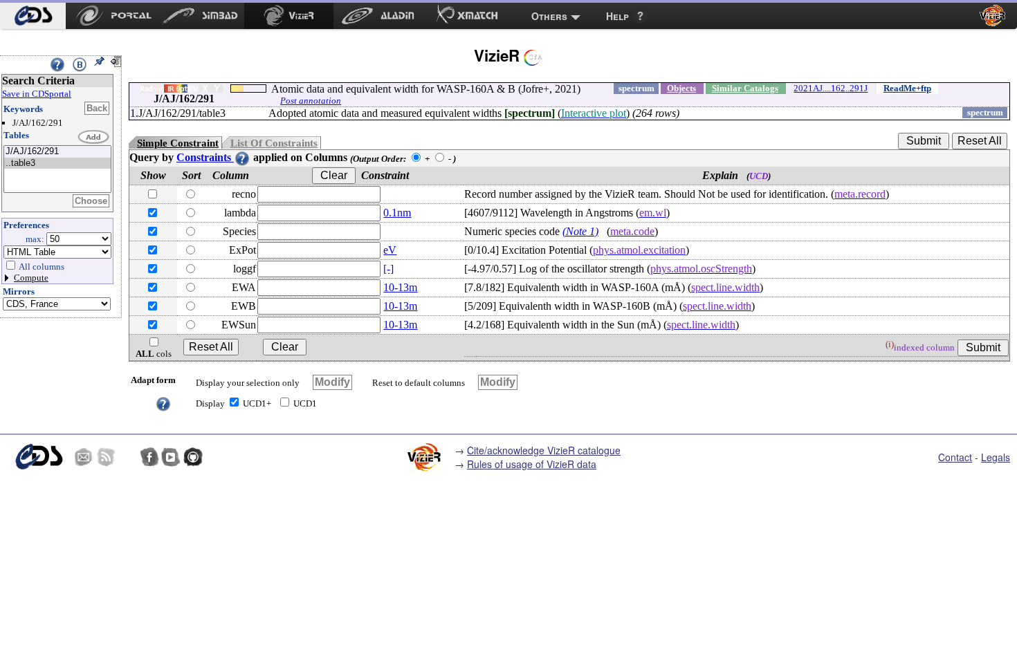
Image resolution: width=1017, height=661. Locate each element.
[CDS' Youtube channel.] (171, 457)
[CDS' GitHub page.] (193, 457)
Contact (955, 457)
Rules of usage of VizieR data (531, 464)
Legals (995, 457)
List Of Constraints (274, 143)
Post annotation (310, 100)
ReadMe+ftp (907, 88)
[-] (388, 268)
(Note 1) (580, 231)
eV (389, 250)
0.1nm (397, 212)
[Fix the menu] (98, 61)
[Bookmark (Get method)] (79, 64)
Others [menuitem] (549, 16)
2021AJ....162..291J (831, 88)
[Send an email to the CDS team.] (83, 457)
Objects (681, 88)
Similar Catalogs (745, 88)
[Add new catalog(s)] (94, 137)
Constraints (205, 157)
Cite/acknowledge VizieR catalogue (544, 450)
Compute (31, 277)
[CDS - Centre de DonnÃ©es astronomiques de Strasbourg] (38, 456)
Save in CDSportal (36, 94)
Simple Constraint (178, 143)
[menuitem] (33, 16)
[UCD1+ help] (163, 403)
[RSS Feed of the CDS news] (106, 457)
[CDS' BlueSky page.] (127, 457)
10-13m (400, 287)
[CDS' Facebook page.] (149, 457)
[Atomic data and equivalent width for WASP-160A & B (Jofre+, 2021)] (57, 152)
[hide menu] (115, 61)
